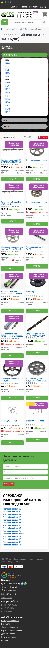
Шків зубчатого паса (35, 421)
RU (9, 2)
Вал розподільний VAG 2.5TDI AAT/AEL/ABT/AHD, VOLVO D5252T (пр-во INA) (12, 161)
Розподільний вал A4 (12, 520)
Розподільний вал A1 (12, 512)
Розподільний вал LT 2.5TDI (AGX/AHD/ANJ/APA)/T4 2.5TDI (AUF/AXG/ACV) (36, 248)
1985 (7, 99)
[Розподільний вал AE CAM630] (12, 410)
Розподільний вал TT (12, 545)
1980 (7, 82)
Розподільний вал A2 (12, 514)
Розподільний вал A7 (12, 528)
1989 (7, 112)
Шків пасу (30, 292)
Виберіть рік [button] (10, 54)
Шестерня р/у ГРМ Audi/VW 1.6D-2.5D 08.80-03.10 (37, 380)
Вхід (44, 7)
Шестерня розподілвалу (36, 160)
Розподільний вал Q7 (12, 542)
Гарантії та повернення (11, 630)
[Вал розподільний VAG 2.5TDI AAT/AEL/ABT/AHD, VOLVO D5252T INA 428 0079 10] (12, 149)
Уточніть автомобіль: (7, 47)
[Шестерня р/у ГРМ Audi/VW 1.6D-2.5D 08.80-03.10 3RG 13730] (37, 368)
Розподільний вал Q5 (12, 539)
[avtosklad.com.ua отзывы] (11, 575)
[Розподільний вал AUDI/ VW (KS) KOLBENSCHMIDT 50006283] (12, 192)
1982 (7, 89)
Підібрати (8, 484)
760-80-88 (24, 15)
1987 (7, 105)
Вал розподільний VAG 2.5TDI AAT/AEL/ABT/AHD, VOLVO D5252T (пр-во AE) (37, 335)
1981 (7, 86)
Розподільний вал (9, 421)
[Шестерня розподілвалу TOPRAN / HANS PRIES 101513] (37, 192)
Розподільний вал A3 (12, 517)
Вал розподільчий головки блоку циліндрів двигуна (11, 293)
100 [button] (5, 126)
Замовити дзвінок (9, 594)
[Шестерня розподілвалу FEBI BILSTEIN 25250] (37, 149)
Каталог (4, 640)
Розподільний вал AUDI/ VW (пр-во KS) (11, 203)
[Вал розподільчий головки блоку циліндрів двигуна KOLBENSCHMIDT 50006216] (12, 323)
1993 (7, 73)
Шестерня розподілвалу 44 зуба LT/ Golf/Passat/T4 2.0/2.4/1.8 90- (12, 380)
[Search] (43, 22)
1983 (7, 92)
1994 (7, 76)
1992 (7, 70)
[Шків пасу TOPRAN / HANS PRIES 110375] (37, 281)
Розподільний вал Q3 (12, 536)
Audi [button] (5, 120)
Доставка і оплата (19, 7)
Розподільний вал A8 (12, 531)
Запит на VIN (6, 598)
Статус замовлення (10, 621)
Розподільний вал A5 (12, 523)
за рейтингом (7, 137)
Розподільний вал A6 (12, 525)
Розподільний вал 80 (12, 509)
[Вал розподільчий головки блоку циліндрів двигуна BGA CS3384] (12, 281)
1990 (7, 63)
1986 (7, 102)
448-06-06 (25, 12)
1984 (7, 95)
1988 (7, 109)
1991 (7, 66)
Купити (12, 179)
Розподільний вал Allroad (13, 534)
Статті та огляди (8, 637)
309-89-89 (24, 17)
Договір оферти (8, 634)
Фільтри (43, 137)
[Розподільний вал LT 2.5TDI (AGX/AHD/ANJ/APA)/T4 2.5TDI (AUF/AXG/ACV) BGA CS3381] (37, 236)
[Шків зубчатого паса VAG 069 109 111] (37, 410)
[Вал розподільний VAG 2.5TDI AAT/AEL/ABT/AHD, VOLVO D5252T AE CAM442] (37, 323)
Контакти (33, 7)
